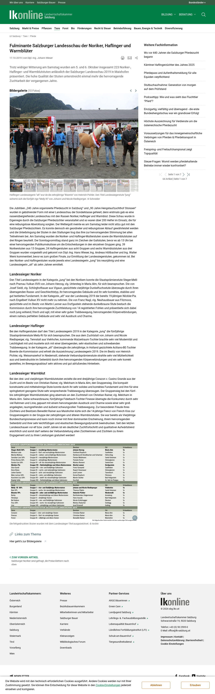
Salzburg (14, 630)
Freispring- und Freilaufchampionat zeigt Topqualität (168, 151)
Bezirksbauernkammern (72, 606)
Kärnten (14, 612)
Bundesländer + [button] (197, 2)
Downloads (66, 647)
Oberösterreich (17, 624)
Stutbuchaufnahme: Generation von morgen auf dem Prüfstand (170, 87)
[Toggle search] (204, 14)
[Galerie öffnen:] (74, 482)
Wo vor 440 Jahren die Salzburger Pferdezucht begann (171, 54)
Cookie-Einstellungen (172, 643)
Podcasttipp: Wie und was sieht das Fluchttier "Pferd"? (171, 99)
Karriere (30, 2)
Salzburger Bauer (46, 2)
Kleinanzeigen (67, 636)
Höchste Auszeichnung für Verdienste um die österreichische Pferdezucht (170, 123)
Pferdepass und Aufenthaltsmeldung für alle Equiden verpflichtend (170, 75)
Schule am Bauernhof (120, 636)
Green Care (114, 606)
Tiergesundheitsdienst (120, 641)
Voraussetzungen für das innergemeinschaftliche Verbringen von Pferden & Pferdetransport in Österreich (173, 137)
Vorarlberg (15, 647)
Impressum (167, 636)
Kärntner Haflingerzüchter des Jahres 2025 (169, 64)
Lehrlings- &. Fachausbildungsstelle (127, 618)
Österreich (15, 600)
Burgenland (16, 606)
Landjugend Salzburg (120, 612)
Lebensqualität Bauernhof (122, 624)
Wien (12, 653)
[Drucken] (123, 58)
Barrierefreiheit (194, 640)
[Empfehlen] (130, 58)
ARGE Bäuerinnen (118, 600)
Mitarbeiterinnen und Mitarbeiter (77, 612)
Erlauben (195, 685)
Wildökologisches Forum (72, 641)
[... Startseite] (41, 14)
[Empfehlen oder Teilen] (136, 58)
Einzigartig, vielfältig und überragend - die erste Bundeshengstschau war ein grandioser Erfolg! (171, 111)
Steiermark (15, 636)
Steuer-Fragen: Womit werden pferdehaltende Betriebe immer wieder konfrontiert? (170, 163)
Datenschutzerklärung (173, 640)
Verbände (65, 630)
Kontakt (178, 636)
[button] (169, 14)
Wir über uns (16, 2)
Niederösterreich (18, 618)
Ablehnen (156, 685)
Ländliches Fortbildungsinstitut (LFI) (128, 630)
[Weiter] (126, 132)
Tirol (12, 641)
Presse (62, 2)
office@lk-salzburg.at (179, 630)
